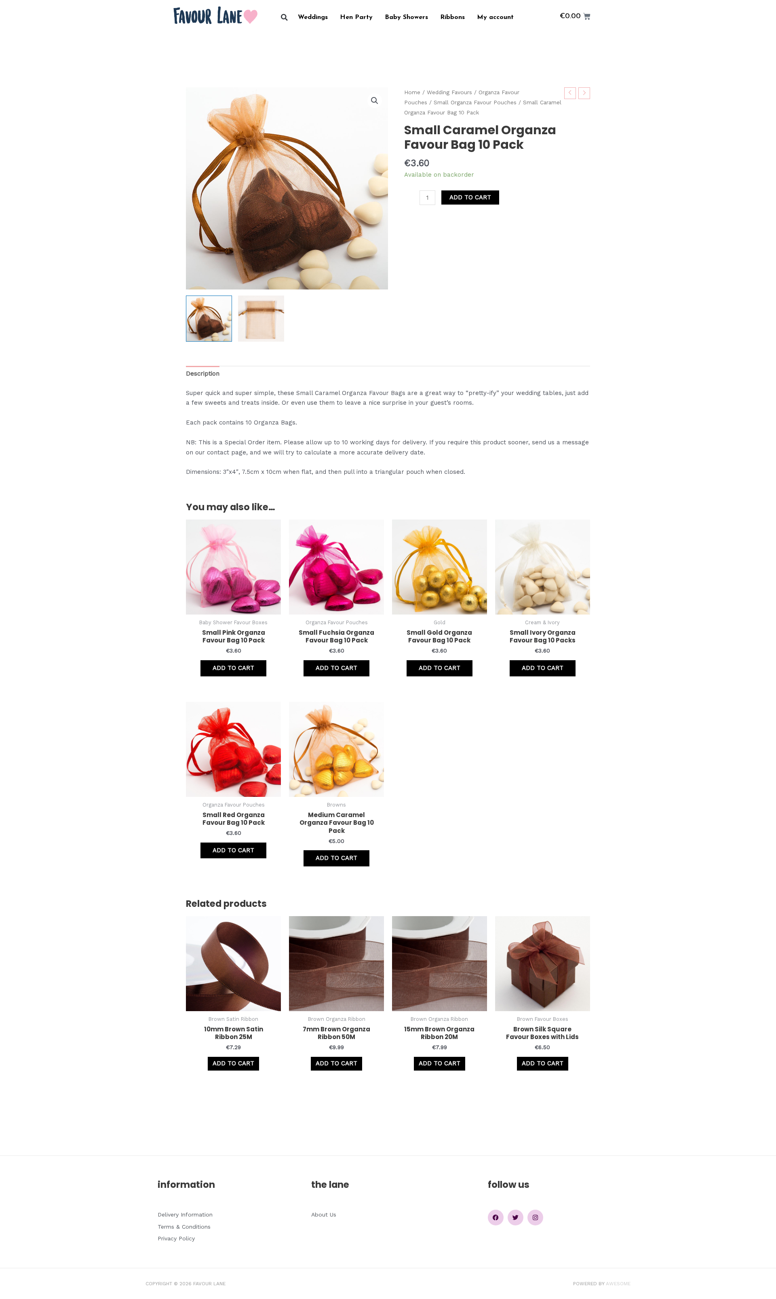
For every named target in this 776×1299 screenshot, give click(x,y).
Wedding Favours (449, 92)
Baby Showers (406, 17)
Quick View (233, 607)
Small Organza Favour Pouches (475, 102)
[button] (284, 17)
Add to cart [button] (233, 668)
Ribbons (452, 17)
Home (412, 92)
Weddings (313, 17)
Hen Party (356, 17)
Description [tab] (202, 373)
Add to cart (470, 197)
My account (495, 17)
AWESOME (618, 1283)
